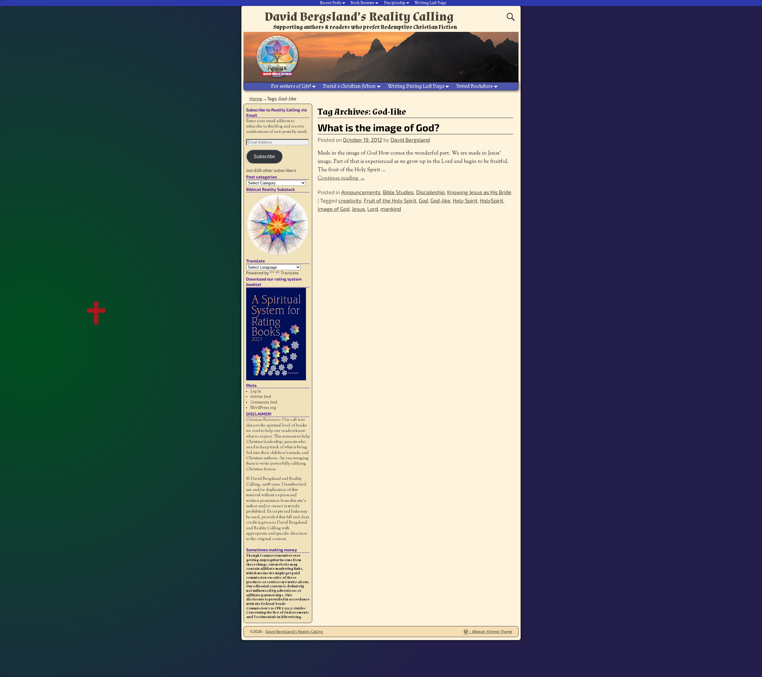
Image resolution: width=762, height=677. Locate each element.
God (423, 200)
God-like (440, 200)
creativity (349, 200)
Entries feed (260, 396)
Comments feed (263, 402)
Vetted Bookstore (474, 86)
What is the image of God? (379, 127)
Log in (255, 391)
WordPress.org (263, 407)
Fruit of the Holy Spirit (390, 200)
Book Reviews (362, 3)
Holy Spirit (465, 200)
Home (255, 98)
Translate (290, 272)
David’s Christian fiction (349, 86)
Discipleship (394, 3)
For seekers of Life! (291, 86)
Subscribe (264, 156)
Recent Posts (330, 3)
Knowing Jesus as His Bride (479, 192)
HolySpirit (491, 200)
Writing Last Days (430, 3)
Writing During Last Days (416, 86)
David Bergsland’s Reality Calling (359, 17)
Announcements (360, 192)
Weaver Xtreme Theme (492, 631)
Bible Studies (398, 192)
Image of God (333, 209)
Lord (372, 209)
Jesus (358, 209)
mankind (390, 209)
